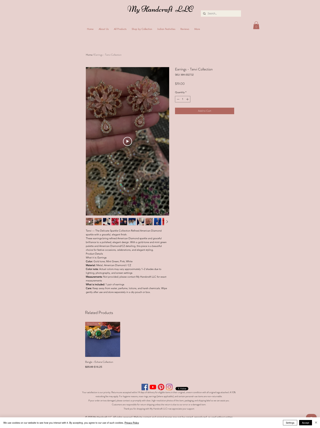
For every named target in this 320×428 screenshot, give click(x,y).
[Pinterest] (161, 387)
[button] (256, 25)
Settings (290, 422)
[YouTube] (153, 387)
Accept (305, 422)
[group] (160, 345)
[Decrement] (178, 99)
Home (89, 55)
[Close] (316, 422)
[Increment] (188, 99)
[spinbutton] (183, 99)
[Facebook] (145, 387)
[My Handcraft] (161, 9)
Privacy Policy (131, 422)
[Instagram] (169, 387)
